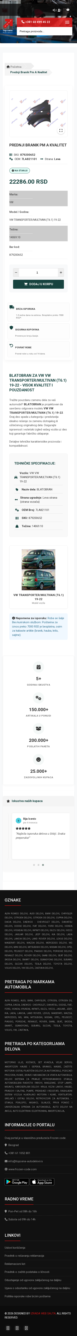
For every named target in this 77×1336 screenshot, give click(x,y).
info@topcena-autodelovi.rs (25, 1161)
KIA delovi (58, 934)
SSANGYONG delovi (51, 959)
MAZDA (68, 1013)
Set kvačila (45, 1062)
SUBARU (35, 1025)
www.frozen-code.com (22, 1169)
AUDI (23, 1000)
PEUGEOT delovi (23, 951)
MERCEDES (10, 1017)
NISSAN (48, 1017)
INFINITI (35, 1009)
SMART (8, 1025)
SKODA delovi (13, 959)
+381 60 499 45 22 (37, 22)
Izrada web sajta (43, 1313)
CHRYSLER (40, 1000)
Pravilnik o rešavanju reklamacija (24, 1255)
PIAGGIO (9, 1021)
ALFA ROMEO (12, 1000)
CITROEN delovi (23, 917)
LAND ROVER (34, 1013)
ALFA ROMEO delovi (16, 913)
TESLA (56, 1025)
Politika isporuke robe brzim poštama (27, 1296)
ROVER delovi (32, 955)
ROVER (43, 1021)
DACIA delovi (13, 922)
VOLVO (8, 1030)
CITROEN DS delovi (43, 917)
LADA (13, 1013)
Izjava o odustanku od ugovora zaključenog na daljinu (37, 1288)
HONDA (16, 1009)
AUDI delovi (36, 913)
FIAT (69, 1005)
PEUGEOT (67, 1017)
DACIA (16, 1005)
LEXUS (46, 1013)
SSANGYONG (21, 1025)
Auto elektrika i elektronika (30, 1111)
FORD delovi (55, 926)
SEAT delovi (65, 955)
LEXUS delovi (64, 938)
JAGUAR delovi (24, 934)
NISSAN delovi (57, 947)
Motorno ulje (14, 1062)
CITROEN (52, 1000)
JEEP (69, 1009)
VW (15, 1030)
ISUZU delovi (57, 930)
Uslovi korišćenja (15, 1247)
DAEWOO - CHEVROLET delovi (41, 922)
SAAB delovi (49, 955)
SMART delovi (30, 959)
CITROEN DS (65, 1000)
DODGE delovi (22, 926)
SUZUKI (46, 1025)
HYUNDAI (25, 1009)
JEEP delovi (42, 934)
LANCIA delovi (22, 938)
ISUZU (44, 1009)
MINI (26, 1017)
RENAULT (32, 1021)
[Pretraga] (66, 31)
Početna (15, 67)
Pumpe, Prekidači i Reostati (42, 1091)
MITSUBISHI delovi (38, 947)
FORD (7, 1009)
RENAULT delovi (14, 955)
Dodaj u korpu (41, 284)
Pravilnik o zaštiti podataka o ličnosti (27, 1272)
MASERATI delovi (14, 943)
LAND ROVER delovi (43, 938)
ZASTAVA (23, 1030)
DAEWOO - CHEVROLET (33, 1005)
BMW (30, 1000)
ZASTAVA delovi (44, 968)
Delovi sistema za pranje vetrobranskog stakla (38, 1079)
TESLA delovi (43, 964)
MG (20, 1017)
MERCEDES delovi (56, 943)
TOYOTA (67, 1025)
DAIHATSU (52, 1005)
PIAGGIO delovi (42, 951)
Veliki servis (64, 1062)
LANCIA (21, 1013)
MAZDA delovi (35, 943)
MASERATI (56, 1013)
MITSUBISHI (36, 1017)
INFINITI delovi (40, 930)
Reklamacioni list (15, 1264)
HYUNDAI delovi (22, 930)
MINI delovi (20, 947)
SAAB (52, 1021)
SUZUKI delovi (23, 964)
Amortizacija (56, 1111)
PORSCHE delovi (62, 951)
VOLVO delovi (12, 968)
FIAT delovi (39, 926)
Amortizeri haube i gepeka (22, 1066)
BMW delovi (52, 913)
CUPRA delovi (64, 917)
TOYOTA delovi (62, 964)
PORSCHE (21, 1021)
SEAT (59, 1021)
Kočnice (30, 1062)
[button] (34, 865)
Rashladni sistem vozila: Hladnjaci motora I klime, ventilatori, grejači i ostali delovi (38, 1095)
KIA (6, 1013)
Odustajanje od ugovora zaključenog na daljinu (33, 1280)
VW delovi (27, 968)
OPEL (57, 1017)
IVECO (51, 1009)
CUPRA (8, 1005)
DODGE (62, 1005)
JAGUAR (60, 1009)
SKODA (68, 1021)
